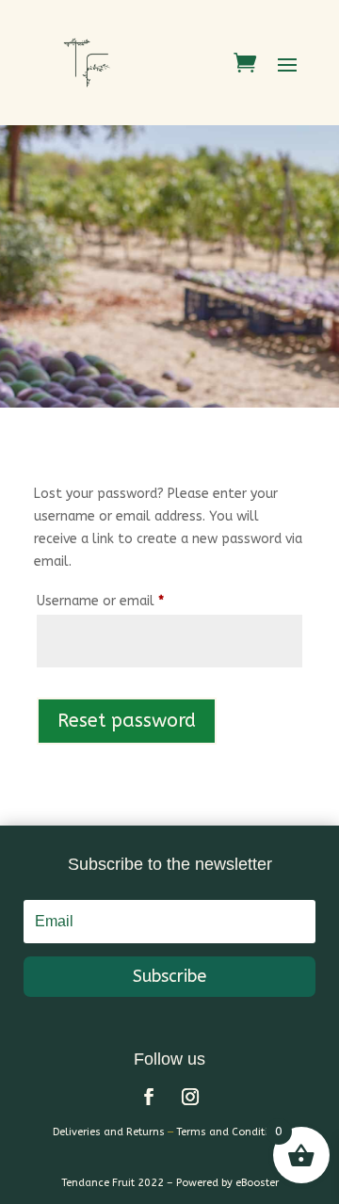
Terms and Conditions (231, 1132)
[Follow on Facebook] (149, 1097)
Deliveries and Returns (109, 1132)
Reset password (126, 720)
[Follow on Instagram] (190, 1097)
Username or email (126, 600)
